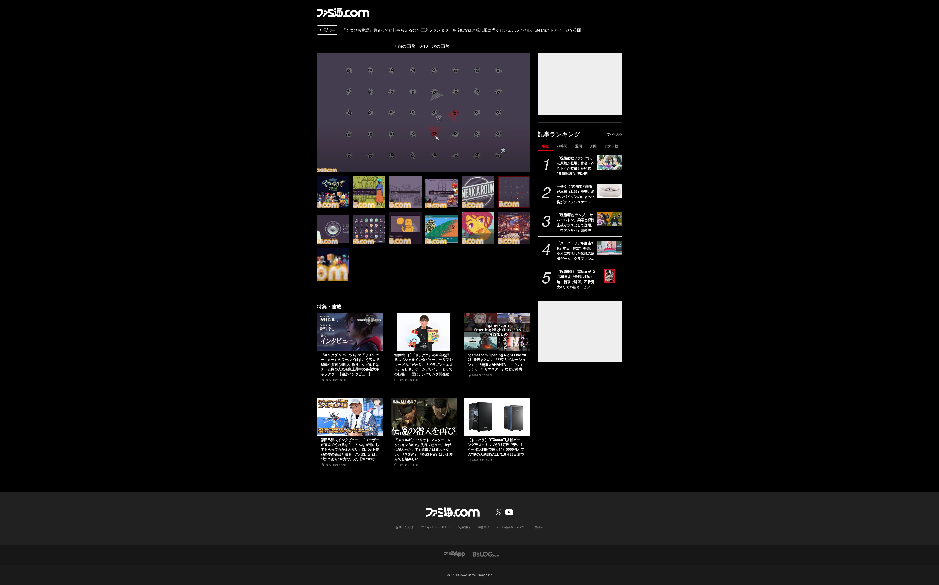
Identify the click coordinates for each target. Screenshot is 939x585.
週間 (578, 145)
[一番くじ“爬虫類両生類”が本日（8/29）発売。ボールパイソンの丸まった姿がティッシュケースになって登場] (609, 191)
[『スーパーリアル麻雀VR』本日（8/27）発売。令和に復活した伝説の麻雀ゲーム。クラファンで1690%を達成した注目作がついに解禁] (609, 248)
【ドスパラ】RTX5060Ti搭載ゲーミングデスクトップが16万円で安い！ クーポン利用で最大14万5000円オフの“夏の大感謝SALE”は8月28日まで (496, 447)
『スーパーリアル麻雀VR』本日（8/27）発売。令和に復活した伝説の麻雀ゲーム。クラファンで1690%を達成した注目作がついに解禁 (576, 251)
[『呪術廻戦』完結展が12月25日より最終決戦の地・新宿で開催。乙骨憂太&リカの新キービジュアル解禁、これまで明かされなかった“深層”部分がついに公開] (609, 276)
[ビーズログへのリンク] (486, 553)
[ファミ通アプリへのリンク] (454, 553)
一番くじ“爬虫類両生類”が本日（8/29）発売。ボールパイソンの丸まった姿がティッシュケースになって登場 (575, 194)
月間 (593, 145)
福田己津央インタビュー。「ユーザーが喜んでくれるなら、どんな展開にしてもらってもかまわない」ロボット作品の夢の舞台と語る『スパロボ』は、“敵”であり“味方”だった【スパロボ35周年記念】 (350, 449)
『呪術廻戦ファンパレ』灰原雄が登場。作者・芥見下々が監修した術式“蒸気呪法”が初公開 (575, 165)
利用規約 (464, 527)
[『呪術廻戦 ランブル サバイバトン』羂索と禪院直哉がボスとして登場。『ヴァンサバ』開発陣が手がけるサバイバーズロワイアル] (609, 219)
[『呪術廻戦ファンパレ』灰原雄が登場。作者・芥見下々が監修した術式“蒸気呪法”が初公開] (609, 162)
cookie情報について (510, 527)
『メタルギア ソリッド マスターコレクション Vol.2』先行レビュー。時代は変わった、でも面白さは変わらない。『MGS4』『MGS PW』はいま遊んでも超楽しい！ (423, 449)
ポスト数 (611, 145)
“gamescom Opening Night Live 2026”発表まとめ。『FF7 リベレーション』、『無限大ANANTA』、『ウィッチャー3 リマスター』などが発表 (497, 362)
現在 (545, 145)
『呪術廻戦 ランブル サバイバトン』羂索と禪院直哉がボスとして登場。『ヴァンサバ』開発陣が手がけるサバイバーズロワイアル (575, 222)
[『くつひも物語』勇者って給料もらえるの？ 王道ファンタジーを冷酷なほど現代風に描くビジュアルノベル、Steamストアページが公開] (333, 192)
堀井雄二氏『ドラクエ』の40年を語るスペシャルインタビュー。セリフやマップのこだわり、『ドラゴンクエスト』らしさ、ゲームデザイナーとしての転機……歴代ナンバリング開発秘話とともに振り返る (423, 365)
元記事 (329, 30)
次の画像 (440, 46)
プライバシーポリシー (435, 527)
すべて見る (614, 134)
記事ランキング (559, 134)
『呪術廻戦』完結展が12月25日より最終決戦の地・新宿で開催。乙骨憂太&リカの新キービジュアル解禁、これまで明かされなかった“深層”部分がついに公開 (576, 279)
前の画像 (406, 46)
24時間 (562, 145)
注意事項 (484, 527)
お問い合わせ (404, 527)
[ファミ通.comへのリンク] (343, 12)
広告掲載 (537, 527)
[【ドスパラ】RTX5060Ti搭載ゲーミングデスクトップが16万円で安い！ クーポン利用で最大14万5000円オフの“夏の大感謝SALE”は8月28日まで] (497, 417)
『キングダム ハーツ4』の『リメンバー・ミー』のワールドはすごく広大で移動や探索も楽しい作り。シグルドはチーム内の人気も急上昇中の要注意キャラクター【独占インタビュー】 (350, 364)
